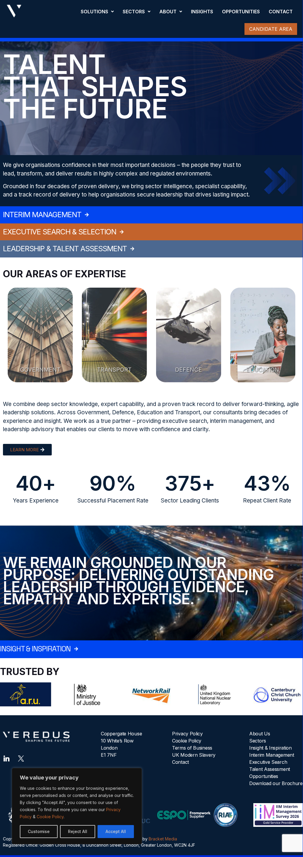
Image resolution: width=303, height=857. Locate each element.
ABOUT (167, 12)
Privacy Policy (187, 734)
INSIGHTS (202, 12)
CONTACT (281, 12)
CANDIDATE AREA (270, 29)
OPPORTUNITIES (241, 12)
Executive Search (268, 762)
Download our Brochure (276, 783)
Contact (180, 762)
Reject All (77, 831)
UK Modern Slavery (193, 755)
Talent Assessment (269, 769)
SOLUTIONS (94, 12)
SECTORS (134, 12)
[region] (77, 806)
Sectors (257, 741)
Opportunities (263, 776)
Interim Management (271, 755)
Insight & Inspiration (270, 748)
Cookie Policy (50, 816)
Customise (39, 831)
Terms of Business (192, 748)
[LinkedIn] (6, 758)
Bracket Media (163, 838)
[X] (21, 758)
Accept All (116, 831)
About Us (259, 734)
